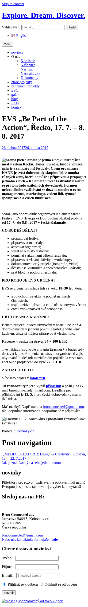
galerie (16, 95)
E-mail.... (9, 575)
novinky (17, 52)
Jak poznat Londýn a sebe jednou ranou (32, 463)
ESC (14, 90)
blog (14, 99)
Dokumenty (29, 78)
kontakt (16, 107)
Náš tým (27, 69)
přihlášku (53, 386)
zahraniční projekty (25, 86)
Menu (7, 44)
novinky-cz (25, 431)
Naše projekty (21, 82)
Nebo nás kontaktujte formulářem (30, 539)
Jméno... (8, 558)
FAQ (15, 103)
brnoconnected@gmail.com (63, 407)
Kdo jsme (28, 61)
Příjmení (8, 567)
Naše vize (28, 65)
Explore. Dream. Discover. (43, 15)
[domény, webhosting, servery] (32, 601)
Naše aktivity (30, 73)
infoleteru (37, 378)
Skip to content (13, 4)
